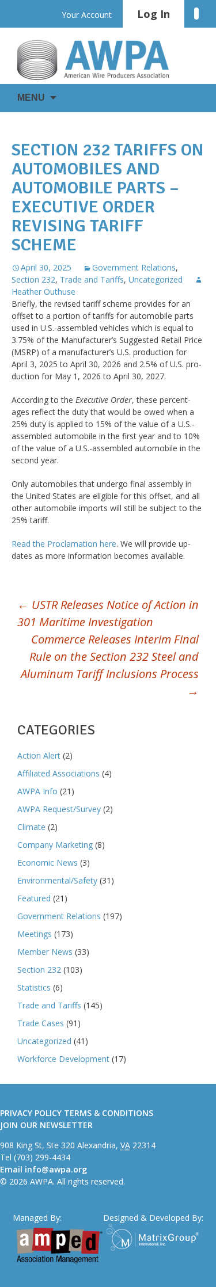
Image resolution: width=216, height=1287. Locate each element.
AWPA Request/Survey (59, 809)
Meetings (34, 933)
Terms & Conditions (108, 1112)
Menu (31, 97)
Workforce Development (63, 1058)
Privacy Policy (31, 1112)
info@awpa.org (56, 1169)
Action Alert (38, 755)
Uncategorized (155, 279)
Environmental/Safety (57, 880)
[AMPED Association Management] (59, 1245)
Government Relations (134, 267)
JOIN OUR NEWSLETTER (46, 1125)
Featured (34, 898)
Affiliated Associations (58, 773)
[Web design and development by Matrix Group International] (155, 1237)
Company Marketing (55, 844)
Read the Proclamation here (64, 543)
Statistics (34, 987)
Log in (153, 14)
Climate (31, 826)
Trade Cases (40, 1023)
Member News (45, 951)
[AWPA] (103, 60)
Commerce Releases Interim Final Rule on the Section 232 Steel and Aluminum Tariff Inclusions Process (110, 665)
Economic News (47, 862)
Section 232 (33, 279)
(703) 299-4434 (42, 1157)
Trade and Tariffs (92, 279)
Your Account (87, 14)
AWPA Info (37, 791)
